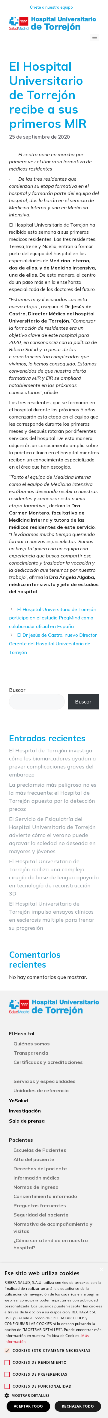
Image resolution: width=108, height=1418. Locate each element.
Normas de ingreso (36, 1187)
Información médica (36, 1178)
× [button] (101, 1269)
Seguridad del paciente (41, 1215)
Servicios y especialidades (45, 1081)
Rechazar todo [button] (78, 1406)
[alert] (54, 1340)
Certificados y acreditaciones (48, 1062)
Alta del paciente (34, 1159)
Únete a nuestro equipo (51, 7)
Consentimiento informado (45, 1196)
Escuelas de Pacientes (40, 1150)
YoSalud (18, 1101)
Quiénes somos (32, 1044)
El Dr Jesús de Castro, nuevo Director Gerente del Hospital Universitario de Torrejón (53, 643)
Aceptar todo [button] (28, 1406)
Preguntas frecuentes (40, 1205)
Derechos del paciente (40, 1168)
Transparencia (31, 1053)
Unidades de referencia (41, 1090)
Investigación (25, 1111)
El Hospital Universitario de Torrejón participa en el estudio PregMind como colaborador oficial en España (52, 618)
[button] (54, 1395)
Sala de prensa (27, 1121)
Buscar (17, 690)
